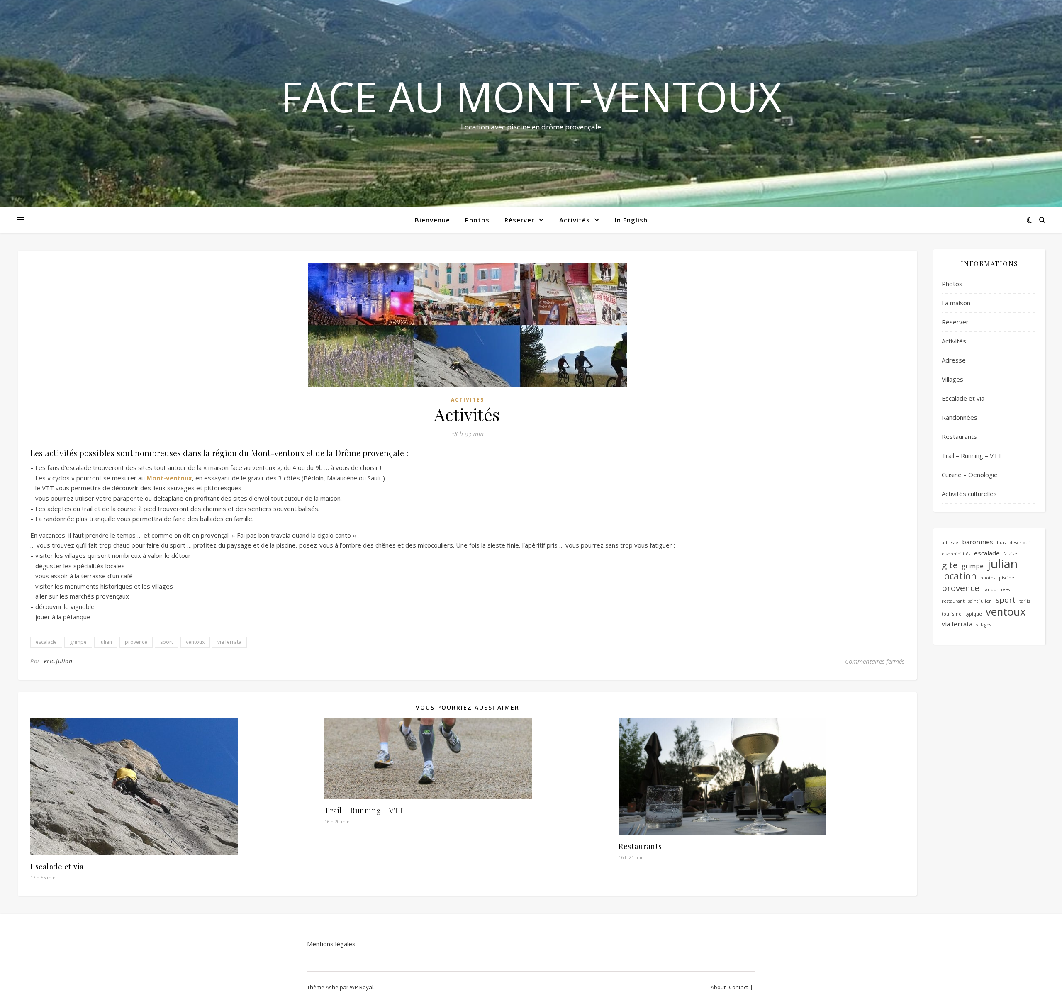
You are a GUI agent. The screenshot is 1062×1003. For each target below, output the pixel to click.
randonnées (996, 589)
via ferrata (229, 641)
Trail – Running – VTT (364, 811)
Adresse (954, 360)
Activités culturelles (969, 493)
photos (987, 578)
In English (631, 220)
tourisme (952, 614)
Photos (477, 220)
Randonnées (959, 417)
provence (136, 641)
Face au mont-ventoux (531, 96)
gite (950, 565)
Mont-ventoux (169, 478)
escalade (46, 641)
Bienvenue (432, 220)
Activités (574, 220)
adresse (950, 542)
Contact (738, 987)
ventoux (195, 641)
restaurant (953, 601)
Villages (952, 379)
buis (1001, 542)
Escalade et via (57, 867)
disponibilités (956, 554)
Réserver (519, 220)
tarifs (1024, 601)
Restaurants (640, 846)
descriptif (1019, 542)
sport (166, 641)
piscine (1006, 578)
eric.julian (58, 661)
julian (106, 641)
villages (983, 625)
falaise (1010, 554)
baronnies (977, 542)
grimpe (78, 641)
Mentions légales (331, 944)
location (959, 576)
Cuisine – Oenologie (970, 474)
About (718, 987)
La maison (956, 303)
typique (973, 614)
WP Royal (361, 987)
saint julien (980, 601)
